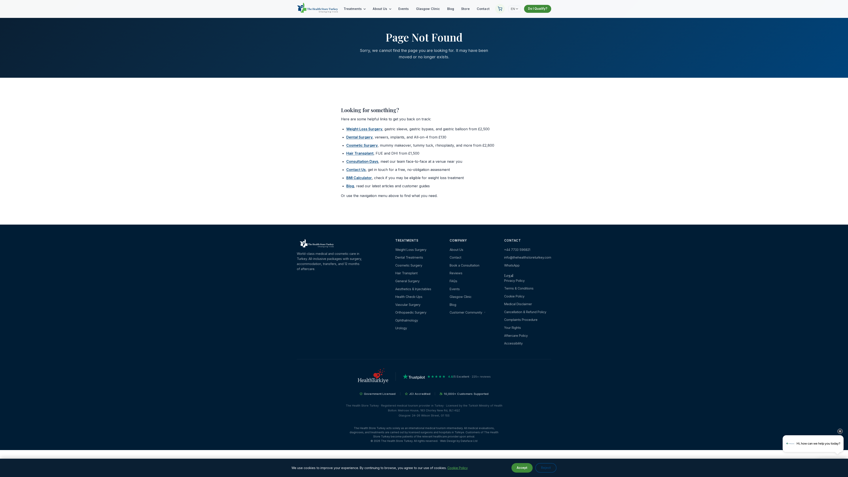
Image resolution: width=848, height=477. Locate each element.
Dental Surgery (359, 137)
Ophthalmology (406, 320)
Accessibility (513, 343)
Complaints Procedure (521, 320)
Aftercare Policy (516, 335)
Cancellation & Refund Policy (525, 312)
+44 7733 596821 (517, 250)
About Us (380, 9)
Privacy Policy (514, 280)
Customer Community (466, 312)
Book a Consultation (464, 265)
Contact (483, 9)
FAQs (453, 281)
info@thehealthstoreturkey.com (527, 257)
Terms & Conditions (519, 288)
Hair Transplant (359, 153)
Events (403, 9)
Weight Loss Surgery (364, 129)
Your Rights (512, 327)
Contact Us (356, 169)
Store (465, 9)
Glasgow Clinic (428, 9)
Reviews (456, 273)
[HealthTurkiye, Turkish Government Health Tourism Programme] (373, 376)
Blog (450, 9)
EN (513, 9)
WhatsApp (512, 265)
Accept (522, 467)
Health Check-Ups (408, 297)
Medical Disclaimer (518, 304)
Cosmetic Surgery (362, 145)
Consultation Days (362, 161)
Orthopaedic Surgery (410, 312)
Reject (546, 467)
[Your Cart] (500, 9)
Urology (401, 328)
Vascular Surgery (407, 305)
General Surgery (407, 281)
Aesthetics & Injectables (413, 289)
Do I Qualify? (537, 8)
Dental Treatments (409, 257)
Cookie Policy (514, 296)
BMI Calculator (359, 178)
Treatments (353, 9)
